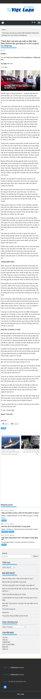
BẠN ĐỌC (5, 647)
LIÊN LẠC (5, 649)
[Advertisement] (20, 479)
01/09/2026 (6, 510)
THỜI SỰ (3, 428)
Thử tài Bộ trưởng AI (8, 609)
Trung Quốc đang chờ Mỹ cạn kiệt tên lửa (15, 616)
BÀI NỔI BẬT (5, 531)
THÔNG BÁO (6, 642)
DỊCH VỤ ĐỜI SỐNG (8, 644)
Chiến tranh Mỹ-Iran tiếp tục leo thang (14, 594)
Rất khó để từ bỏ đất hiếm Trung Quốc (14, 582)
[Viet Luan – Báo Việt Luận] (2, 22)
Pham (3, 50)
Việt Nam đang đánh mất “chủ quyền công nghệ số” (18, 585)
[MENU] (39, 22)
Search (4, 553)
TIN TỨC (5, 638)
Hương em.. (5, 612)
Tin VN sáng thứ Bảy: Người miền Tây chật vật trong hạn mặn (31, 452)
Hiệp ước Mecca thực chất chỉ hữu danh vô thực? (17, 578)
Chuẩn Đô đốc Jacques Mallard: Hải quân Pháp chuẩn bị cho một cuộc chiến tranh (10, 452)
